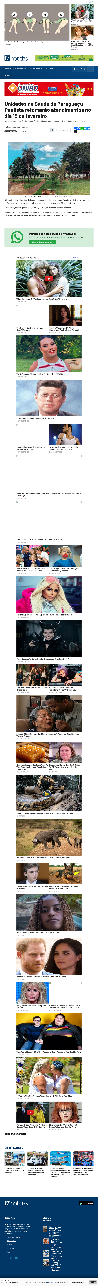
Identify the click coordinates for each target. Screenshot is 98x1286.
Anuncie (9, 1244)
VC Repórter (9, 75)
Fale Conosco (50, 69)
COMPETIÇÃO (56, 1163)
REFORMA (9, 1163)
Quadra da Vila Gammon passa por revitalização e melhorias (14, 1170)
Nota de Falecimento (35, 69)
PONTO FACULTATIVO (10, 131)
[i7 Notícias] (16, 58)
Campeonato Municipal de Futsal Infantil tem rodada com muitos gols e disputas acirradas (83, 1171)
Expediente (10, 1252)
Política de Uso (11, 1241)
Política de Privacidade (13, 1237)
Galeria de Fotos (20, 69)
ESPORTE (78, 1163)
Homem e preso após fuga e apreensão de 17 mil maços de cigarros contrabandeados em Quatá (56, 1232)
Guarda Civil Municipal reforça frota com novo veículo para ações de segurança (36, 1171)
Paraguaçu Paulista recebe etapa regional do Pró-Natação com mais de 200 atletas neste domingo (60, 1172)
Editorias (8, 69)
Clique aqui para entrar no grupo (42, 242)
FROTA (31, 1163)
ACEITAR (93, 1282)
